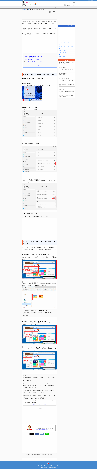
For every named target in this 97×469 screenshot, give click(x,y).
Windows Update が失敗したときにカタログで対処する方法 (67, 74)
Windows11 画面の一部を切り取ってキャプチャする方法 (34, 404)
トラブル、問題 (62, 56)
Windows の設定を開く (29, 57)
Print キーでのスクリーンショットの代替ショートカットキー (36, 65)
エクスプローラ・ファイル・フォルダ (66, 46)
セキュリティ (61, 54)
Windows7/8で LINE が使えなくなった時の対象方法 (66, 92)
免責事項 (38, 465)
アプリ (60, 44)
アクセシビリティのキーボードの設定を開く (33, 61)
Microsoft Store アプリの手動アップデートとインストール (66, 63)
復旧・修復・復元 (62, 50)
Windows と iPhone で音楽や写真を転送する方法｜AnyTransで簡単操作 (67, 78)
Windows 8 (40, 7)
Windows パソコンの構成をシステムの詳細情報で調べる (67, 88)
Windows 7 (47, 7)
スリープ (60, 38)
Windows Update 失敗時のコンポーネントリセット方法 (67, 70)
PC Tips (54, 7)
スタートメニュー (62, 34)
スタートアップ (62, 40)
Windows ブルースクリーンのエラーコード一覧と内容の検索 (67, 81)
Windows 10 (32, 7)
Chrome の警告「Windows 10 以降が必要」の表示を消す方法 (66, 96)
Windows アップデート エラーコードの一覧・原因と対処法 (66, 67)
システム (60, 48)
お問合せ (58, 465)
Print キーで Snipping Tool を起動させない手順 (33, 56)
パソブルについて (52, 465)
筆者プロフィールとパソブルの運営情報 (42, 429)
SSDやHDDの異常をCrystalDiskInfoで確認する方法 (66, 85)
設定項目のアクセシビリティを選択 (32, 59)
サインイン (61, 36)
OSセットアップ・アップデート (65, 42)
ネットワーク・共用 (62, 52)
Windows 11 (25, 7)
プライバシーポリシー (44, 465)
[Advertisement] (39, 16)
